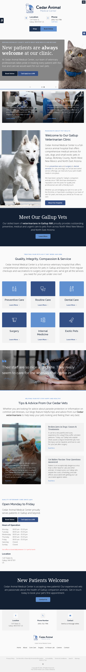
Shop (35, 29)
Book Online (48, 29)
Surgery (40, 648)
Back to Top (43, 660)
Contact (66, 648)
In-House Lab (14, 103)
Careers (59, 648)
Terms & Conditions (61, 658)
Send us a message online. (70, 624)
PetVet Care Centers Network (46, 669)
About (25, 648)
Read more (8, 481)
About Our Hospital (55, 203)
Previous (30, 87)
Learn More (10, 118)
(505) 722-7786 (56, 20)
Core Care (32, 648)
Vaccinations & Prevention (63, 100)
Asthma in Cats (12, 459)
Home (19, 648)
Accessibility (49, 658)
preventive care (56, 166)
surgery (68, 166)
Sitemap (77, 658)
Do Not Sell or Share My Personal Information (29, 658)
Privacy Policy (10, 658)
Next (56, 87)
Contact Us (43, 599)
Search (71, 658)
